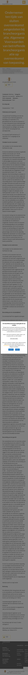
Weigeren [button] (17, 349)
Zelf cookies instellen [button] (14, 338)
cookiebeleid (6, 345)
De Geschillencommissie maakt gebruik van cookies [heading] (14, 324)
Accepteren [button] (11, 349)
